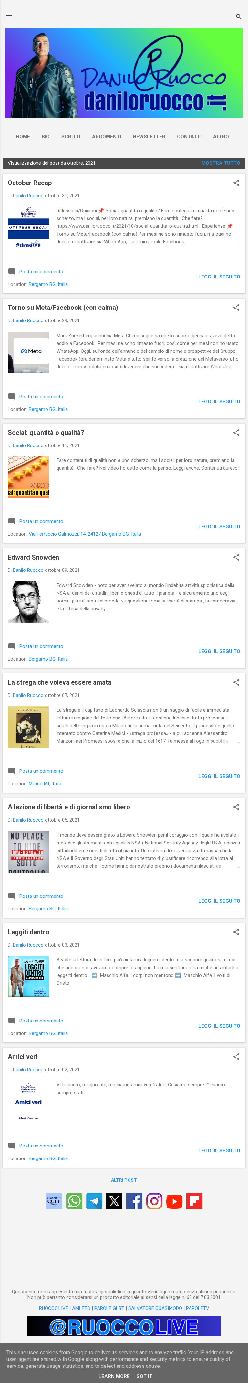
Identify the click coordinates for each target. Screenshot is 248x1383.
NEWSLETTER (149, 137)
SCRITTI (70, 137)
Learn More (114, 1376)
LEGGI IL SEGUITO (219, 277)
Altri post (124, 1180)
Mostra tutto (221, 163)
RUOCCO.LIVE (53, 1308)
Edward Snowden (33, 557)
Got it (144, 1376)
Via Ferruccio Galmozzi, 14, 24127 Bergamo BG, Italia (85, 534)
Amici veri (22, 1057)
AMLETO (81, 1308)
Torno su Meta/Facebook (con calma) (63, 307)
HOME (23, 137)
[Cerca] (239, 17)
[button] (236, 183)
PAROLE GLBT (109, 1308)
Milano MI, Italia (45, 784)
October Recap (30, 183)
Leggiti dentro (28, 932)
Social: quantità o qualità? (46, 432)
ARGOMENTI (106, 137)
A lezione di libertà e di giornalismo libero (69, 807)
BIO (46, 137)
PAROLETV (197, 1308)
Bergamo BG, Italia (48, 284)
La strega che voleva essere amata (59, 682)
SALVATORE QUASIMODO (155, 1308)
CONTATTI (189, 137)
